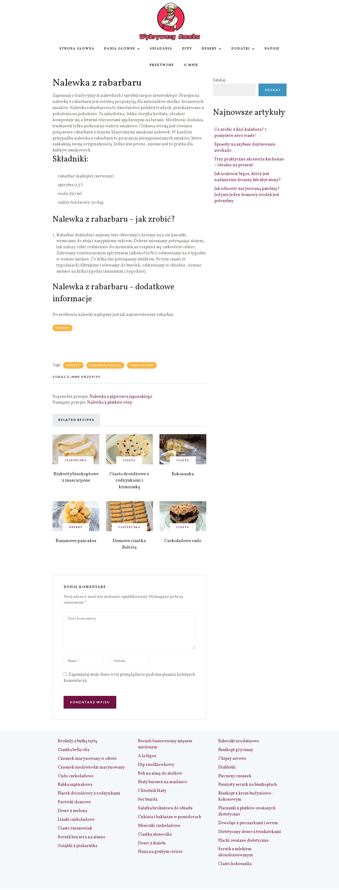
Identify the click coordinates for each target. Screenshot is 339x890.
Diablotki (227, 767)
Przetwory (162, 65)
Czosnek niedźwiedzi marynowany (91, 767)
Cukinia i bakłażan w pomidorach (169, 817)
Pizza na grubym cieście (160, 852)
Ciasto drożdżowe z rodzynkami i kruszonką (129, 480)
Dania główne (119, 49)
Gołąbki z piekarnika (77, 846)
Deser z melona (72, 811)
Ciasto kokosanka (235, 864)
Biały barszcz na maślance (162, 782)
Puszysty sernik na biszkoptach (247, 785)
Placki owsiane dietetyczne (243, 841)
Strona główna (77, 49)
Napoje (272, 49)
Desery (209, 49)
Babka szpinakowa (75, 785)
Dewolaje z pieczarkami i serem (248, 823)
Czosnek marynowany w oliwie (87, 759)
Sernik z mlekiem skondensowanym (235, 852)
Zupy (187, 49)
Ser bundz (147, 799)
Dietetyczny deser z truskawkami (249, 832)
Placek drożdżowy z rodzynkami (89, 793)
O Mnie (191, 65)
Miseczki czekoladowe (159, 826)
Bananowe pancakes (76, 541)
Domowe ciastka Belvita (129, 544)
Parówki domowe (74, 802)
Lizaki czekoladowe (76, 820)
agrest (73, 365)
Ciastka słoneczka (155, 834)
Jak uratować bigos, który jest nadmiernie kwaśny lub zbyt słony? (247, 177)
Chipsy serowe (232, 759)
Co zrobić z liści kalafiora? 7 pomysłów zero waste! (240, 133)
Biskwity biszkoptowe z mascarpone (76, 477)
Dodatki (240, 49)
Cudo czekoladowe (75, 776)
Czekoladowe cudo (182, 541)
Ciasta (129, 460)
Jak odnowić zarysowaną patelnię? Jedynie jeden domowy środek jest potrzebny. (246, 195)
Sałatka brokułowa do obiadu (165, 808)
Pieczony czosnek (234, 776)
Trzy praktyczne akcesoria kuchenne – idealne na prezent (249, 162)
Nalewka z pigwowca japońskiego (121, 397)
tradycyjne (142, 365)
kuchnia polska (105, 365)
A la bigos (147, 756)
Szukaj (219, 80)
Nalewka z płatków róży (109, 402)
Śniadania (161, 49)
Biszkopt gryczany (235, 750)
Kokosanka (183, 474)
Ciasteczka (76, 460)
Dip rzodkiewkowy (156, 765)
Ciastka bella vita (73, 750)
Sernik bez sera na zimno (81, 837)
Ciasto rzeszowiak (75, 828)
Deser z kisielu (152, 843)
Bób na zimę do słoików (160, 773)
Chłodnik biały (152, 791)
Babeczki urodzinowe (238, 741)
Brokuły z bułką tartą (77, 741)
